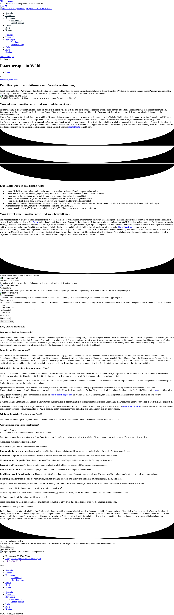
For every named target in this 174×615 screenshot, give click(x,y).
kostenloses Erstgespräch (61, 395)
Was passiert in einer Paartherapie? (16, 332)
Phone (3, 318)
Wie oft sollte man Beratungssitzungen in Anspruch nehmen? (26, 432)
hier (156, 390)
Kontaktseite (74, 127)
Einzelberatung (17, 23)
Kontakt (8, 30)
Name (3, 312)
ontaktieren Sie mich (131, 406)
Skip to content (6, 1)
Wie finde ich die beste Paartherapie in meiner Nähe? (24, 368)
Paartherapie (16, 20)
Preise (8, 25)
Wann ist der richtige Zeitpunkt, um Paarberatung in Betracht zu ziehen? (31, 488)
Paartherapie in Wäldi (9, 79)
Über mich (10, 15)
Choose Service (6, 307)
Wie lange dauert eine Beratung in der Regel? (21, 414)
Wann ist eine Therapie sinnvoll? (15, 350)
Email (3, 315)
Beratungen (10, 18)
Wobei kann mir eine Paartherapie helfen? (18, 442)
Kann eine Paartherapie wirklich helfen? (17, 506)
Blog (7, 28)
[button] (87, 332)
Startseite (9, 13)
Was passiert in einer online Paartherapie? (19, 425)
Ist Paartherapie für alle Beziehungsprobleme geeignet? (23, 497)
